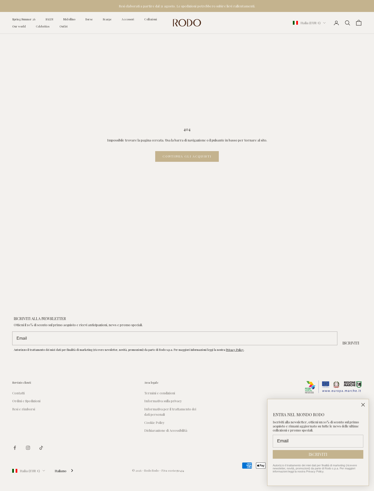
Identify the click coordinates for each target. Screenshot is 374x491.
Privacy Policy (235, 350)
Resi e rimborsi (23, 409)
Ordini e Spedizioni (26, 401)
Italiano (60, 471)
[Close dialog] (363, 405)
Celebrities (42, 26)
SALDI (49, 19)
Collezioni (150, 19)
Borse (89, 19)
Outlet (64, 26)
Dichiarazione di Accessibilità (165, 430)
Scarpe (107, 19)
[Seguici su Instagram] (28, 447)
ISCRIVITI (350, 342)
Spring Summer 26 (23, 19)
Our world (19, 26)
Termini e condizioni (159, 393)
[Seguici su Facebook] (14, 447)
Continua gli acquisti (187, 156)
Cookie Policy (154, 422)
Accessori (128, 19)
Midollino (69, 19)
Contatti (18, 393)
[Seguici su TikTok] (41, 447)
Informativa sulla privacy (163, 401)
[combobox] (64, 470)
